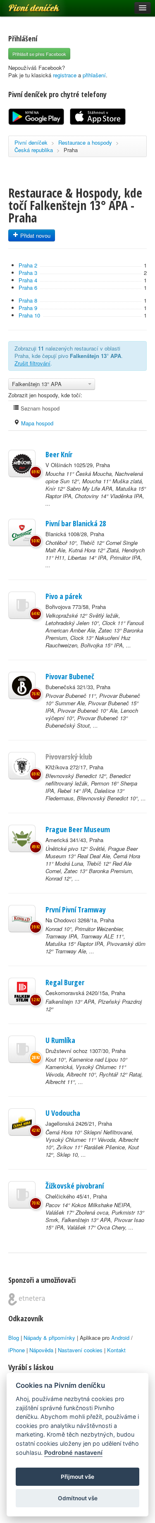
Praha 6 (28, 287)
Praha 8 (28, 300)
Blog (13, 1338)
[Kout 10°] (22, 1049)
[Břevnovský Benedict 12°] (22, 765)
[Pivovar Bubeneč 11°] (22, 685)
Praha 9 (28, 308)
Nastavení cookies (80, 1350)
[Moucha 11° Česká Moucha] (22, 463)
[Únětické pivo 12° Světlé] (22, 838)
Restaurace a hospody (85, 142)
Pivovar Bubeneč (69, 676)
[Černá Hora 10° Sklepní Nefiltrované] (22, 1122)
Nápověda (41, 1350)
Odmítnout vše (78, 1498)
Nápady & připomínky (49, 1338)
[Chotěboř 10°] (22, 532)
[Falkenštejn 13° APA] (22, 991)
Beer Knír (58, 454)
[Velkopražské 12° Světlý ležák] (22, 605)
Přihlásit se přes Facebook (39, 53)
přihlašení (94, 75)
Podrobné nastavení (73, 1452)
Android (120, 1338)
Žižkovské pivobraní (74, 1186)
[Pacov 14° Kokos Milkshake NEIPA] (22, 1194)
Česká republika (33, 150)
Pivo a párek (63, 596)
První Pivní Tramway (75, 909)
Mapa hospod (36, 423)
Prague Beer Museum (77, 829)
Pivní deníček (25, 5)
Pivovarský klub (68, 757)
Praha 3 (28, 273)
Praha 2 (28, 265)
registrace (64, 75)
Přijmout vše (77, 1476)
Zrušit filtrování (32, 363)
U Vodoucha (62, 1113)
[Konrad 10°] (22, 918)
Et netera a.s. (26, 1299)
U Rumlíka (60, 1040)
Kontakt (116, 1350)
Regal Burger (64, 982)
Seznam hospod (39, 408)
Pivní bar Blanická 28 (75, 523)
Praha (71, 150)
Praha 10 (29, 315)
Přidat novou (34, 235)
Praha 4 (28, 280)
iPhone (16, 1350)
